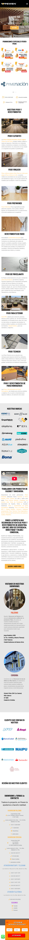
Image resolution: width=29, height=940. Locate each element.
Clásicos (3, 141)
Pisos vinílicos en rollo (11, 175)
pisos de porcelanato (6, 279)
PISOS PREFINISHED (14, 203)
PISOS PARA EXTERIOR (14, 313)
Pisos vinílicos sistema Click (8, 173)
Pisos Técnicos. (13, 511)
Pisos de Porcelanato (16, 502)
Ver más (14, 28)
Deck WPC (4, 317)
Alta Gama (10, 141)
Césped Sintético (12, 326)
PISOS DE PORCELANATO (14, 274)
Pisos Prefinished (6, 207)
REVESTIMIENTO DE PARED (14, 234)
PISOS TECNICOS (14, 351)
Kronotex (19, 496)
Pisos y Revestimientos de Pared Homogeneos (14, 384)
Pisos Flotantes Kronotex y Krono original (15, 139)
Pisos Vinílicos (10, 498)
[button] (27, 4)
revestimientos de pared (14, 237)
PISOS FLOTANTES (14, 136)
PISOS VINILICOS (14, 169)
